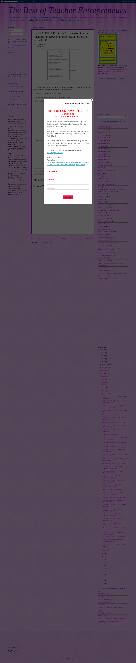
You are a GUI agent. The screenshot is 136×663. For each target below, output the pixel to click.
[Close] (91, 99)
